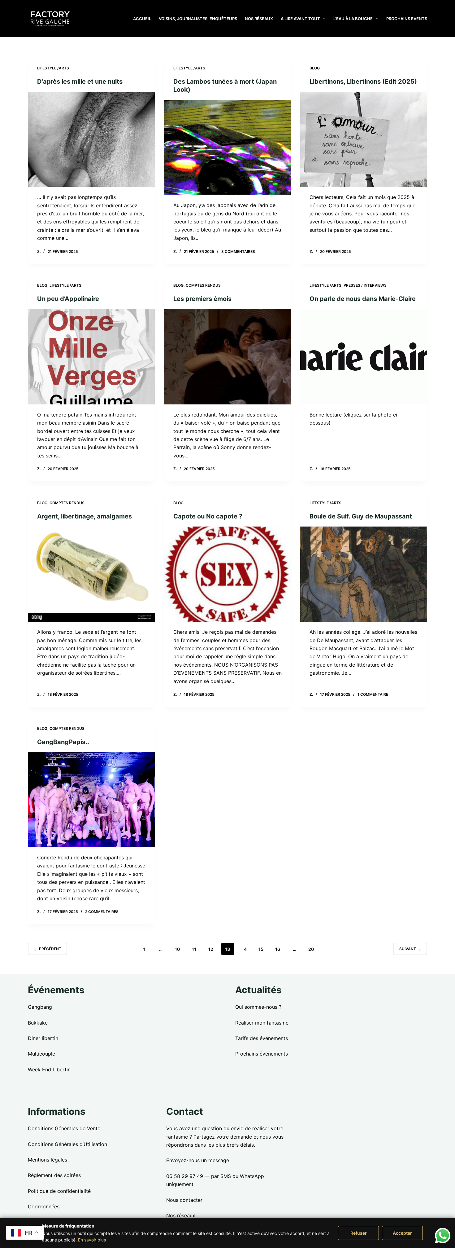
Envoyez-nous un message (197, 1160)
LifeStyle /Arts (53, 68)
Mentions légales (47, 1160)
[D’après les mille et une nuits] (91, 139)
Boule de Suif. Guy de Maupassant (361, 516)
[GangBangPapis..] (91, 800)
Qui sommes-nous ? (258, 1007)
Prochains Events (406, 18)
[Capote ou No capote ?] (227, 574)
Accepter (402, 1233)
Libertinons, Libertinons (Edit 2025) (363, 81)
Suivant (407, 948)
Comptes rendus (203, 285)
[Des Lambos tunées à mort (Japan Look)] (227, 147)
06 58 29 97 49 (184, 1176)
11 (194, 949)
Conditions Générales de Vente (64, 1128)
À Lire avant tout (300, 18)
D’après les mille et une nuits (80, 81)
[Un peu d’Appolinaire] (91, 356)
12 (210, 949)
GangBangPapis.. (63, 742)
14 (244, 949)
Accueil (142, 18)
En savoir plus (92, 1239)
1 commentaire (373, 694)
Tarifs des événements (261, 1038)
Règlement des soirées (54, 1175)
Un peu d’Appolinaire (68, 298)
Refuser (358, 1233)
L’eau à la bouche (353, 18)
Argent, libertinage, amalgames (84, 516)
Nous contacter (184, 1200)
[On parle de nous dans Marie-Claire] (363, 356)
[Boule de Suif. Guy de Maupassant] (363, 574)
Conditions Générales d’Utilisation (67, 1144)
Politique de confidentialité (59, 1191)
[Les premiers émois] (227, 356)
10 (177, 949)
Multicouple (41, 1054)
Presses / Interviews (365, 285)
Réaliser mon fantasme (261, 1023)
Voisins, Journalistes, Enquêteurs (198, 18)
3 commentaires (238, 251)
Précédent (50, 948)
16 (277, 949)
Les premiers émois (202, 298)
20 (311, 949)
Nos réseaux (259, 18)
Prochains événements (261, 1054)
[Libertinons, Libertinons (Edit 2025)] (363, 139)
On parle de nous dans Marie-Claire (363, 298)
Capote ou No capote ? (207, 516)
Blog (315, 68)
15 (260, 949)
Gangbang (40, 1007)
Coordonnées (43, 1206)
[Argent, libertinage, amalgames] (91, 574)
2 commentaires (102, 911)
